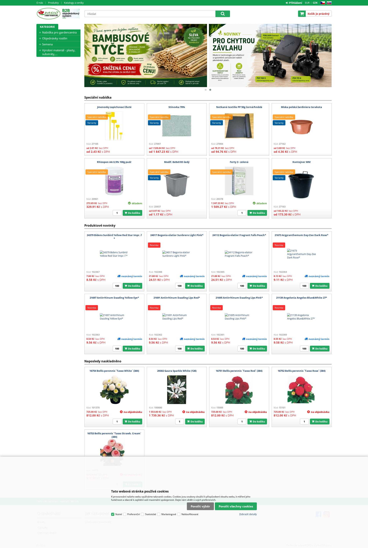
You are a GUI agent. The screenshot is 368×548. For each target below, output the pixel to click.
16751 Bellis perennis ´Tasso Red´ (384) (239, 370)
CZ (321, 3)
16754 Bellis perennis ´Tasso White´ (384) (114, 370)
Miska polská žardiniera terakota (301, 107)
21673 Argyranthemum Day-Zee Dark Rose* (301, 235)
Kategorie (47, 27)
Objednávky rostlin (54, 38)
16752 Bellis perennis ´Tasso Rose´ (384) (301, 370)
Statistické (150, 514)
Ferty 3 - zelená (239, 162)
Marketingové (168, 514)
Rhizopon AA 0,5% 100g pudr (114, 162)
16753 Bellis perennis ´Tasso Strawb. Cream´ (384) (114, 435)
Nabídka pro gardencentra (59, 32)
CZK (315, 2)
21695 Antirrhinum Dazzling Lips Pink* (239, 297)
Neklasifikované (190, 514)
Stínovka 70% (176, 107)
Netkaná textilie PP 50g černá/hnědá (239, 107)
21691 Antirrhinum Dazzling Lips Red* (177, 297)
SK (328, 3)
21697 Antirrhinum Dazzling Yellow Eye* (114, 297)
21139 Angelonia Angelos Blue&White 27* (301, 297)
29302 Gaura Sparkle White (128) (176, 370)
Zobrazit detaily (248, 514)
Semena (47, 44)
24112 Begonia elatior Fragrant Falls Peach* (239, 235)
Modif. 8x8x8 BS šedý (176, 162)
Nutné (118, 514)
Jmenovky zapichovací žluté (114, 107)
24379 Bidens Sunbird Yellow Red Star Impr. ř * (114, 236)
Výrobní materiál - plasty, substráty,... (58, 52)
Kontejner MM (301, 162)
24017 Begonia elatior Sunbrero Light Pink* (176, 235)
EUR (307, 2)
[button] (205, 90)
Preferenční (133, 514)
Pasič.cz (48, 13)
